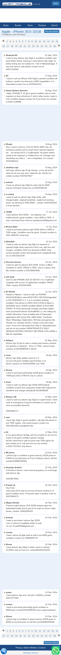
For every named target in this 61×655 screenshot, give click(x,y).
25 (42, 46)
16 (3, 46)
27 (50, 46)
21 (25, 46)
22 (29, 46)
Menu (56, 4)
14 (52, 41)
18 (12, 46)
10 (36, 41)
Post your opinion (51, 31)
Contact (41, 648)
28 (54, 46)
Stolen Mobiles (30, 648)
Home (6, 25)
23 (33, 46)
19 (16, 46)
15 (57, 41)
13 (48, 41)
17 (8, 46)
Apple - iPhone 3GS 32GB (21, 31)
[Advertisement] (30, 123)
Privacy (19, 648)
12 (44, 41)
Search (54, 25)
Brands (18, 25)
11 (40, 41)
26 (46, 46)
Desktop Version (30, 653)
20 (20, 46)
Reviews (42, 25)
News (30, 25)
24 (37, 46)
